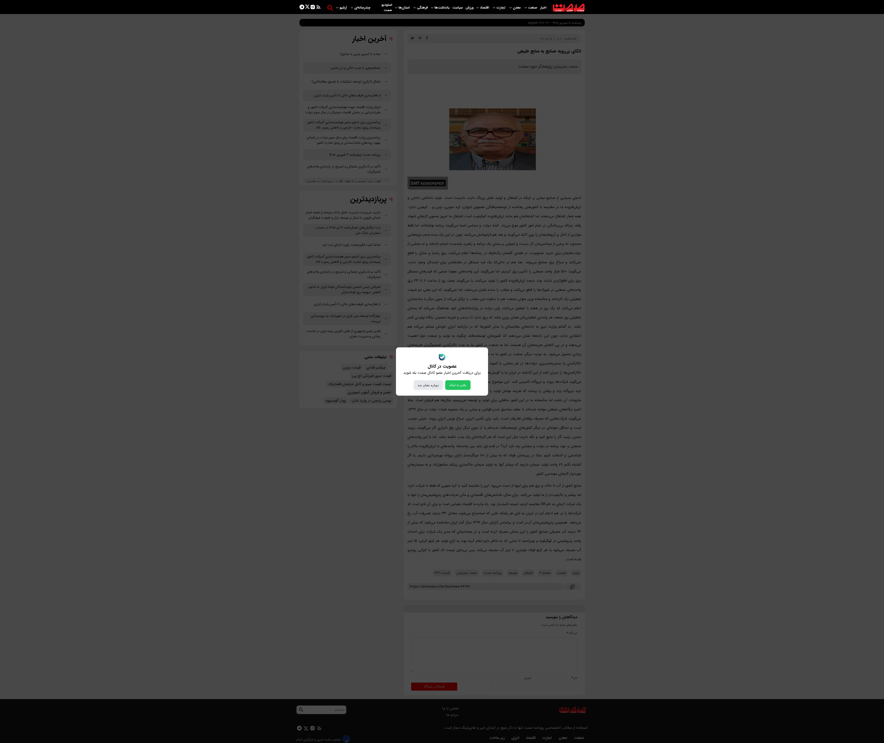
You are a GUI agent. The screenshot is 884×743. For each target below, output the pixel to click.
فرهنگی (422, 7)
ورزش (469, 7)
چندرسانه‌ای (362, 7)
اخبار (543, 7)
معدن (517, 7)
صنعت (533, 7)
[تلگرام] (302, 8)
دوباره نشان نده (428, 385)
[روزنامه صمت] (569, 8)
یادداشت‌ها (442, 7)
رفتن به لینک (457, 385)
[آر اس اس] (318, 8)
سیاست (458, 7)
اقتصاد (485, 7)
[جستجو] (330, 8)
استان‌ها (404, 7)
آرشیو (344, 7)
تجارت (501, 7)
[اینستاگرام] (313, 8)
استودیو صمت (386, 7)
